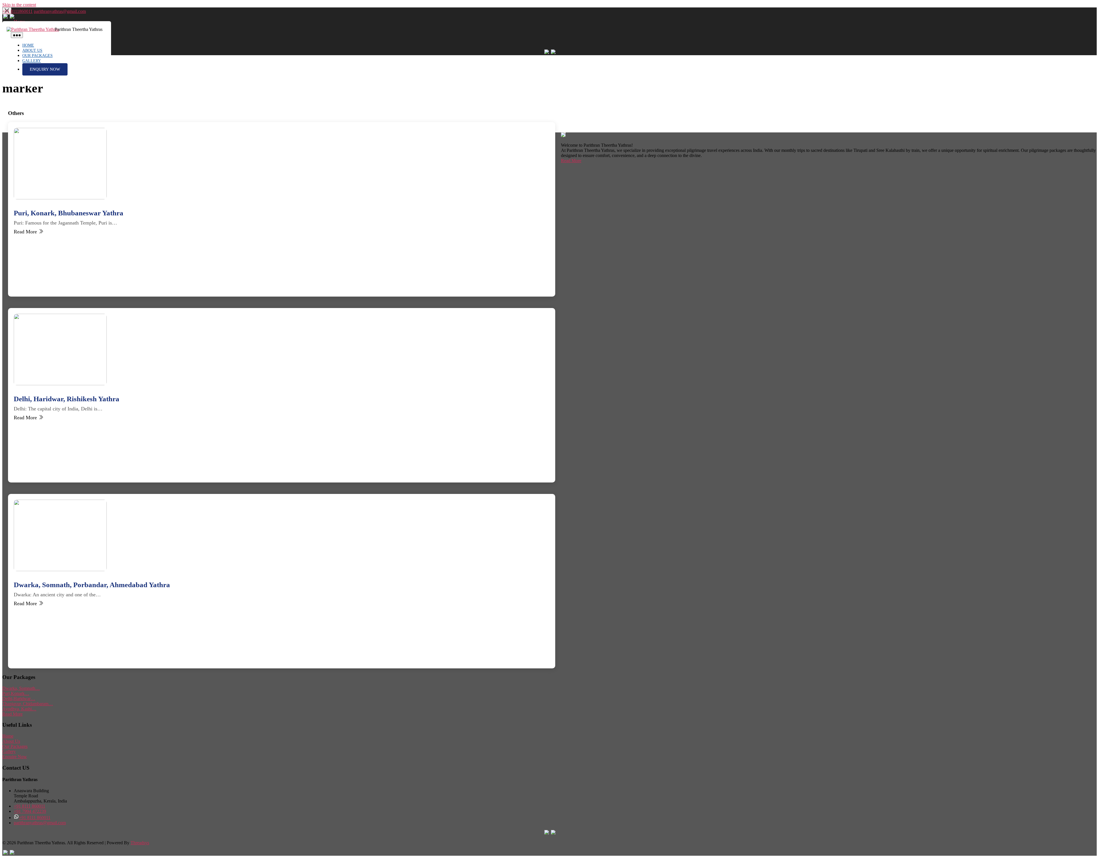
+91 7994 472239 (30, 811)
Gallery (31, 61)
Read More (571, 160)
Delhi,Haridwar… (18, 698)
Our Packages (37, 55)
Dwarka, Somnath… (21, 688)
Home (28, 45)
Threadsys (140, 842)
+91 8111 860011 (29, 806)
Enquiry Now (45, 69)
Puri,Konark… (15, 693)
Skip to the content (19, 4)
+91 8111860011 (17, 11)
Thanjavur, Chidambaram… (27, 703)
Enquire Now (14, 756)
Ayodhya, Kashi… (19, 708)
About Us (32, 50)
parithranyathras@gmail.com (60, 11)
